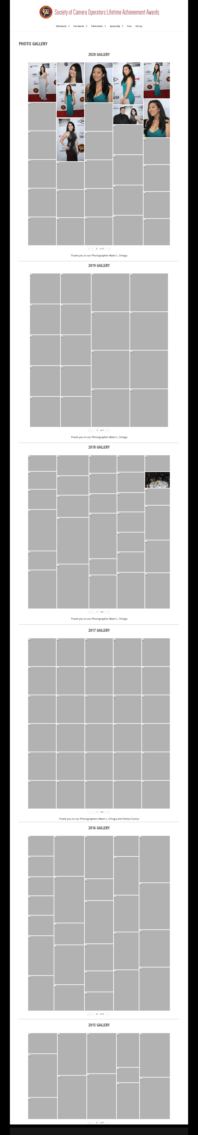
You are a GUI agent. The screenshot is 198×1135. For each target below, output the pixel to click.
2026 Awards (61, 26)
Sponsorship (115, 26)
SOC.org (139, 26)
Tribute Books (97, 26)
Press (129, 26)
